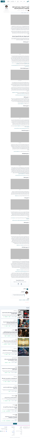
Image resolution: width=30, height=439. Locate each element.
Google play (16, 195)
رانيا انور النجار (14, 329)
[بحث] (12, 1)
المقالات (24, 1)
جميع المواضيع (21, 428)
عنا (14, 429)
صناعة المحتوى (9, 381)
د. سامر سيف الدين (15, 310)
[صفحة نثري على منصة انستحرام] (4, 431)
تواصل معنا (14, 434)
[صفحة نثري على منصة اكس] (3, 431)
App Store (17, 92)
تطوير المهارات (6, 316)
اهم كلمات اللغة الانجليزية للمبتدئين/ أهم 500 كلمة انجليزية (20, 128)
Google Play (25, 63)
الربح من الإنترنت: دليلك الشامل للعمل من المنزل (19, 431)
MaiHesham (6, 8)
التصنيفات (21, 1)
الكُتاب (15, 1)
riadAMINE (16, 367)
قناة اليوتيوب (22, 93)
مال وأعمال (21, 433)
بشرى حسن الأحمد (13, 395)
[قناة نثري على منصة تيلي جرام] (1, 431)
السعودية (6, 354)
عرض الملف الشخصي (6, 10)
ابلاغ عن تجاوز (26, 302)
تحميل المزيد (15, 423)
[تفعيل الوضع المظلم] (11, 1)
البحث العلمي (6, 362)
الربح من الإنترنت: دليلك (8, 420)
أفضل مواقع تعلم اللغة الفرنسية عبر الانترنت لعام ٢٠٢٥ (21, 271)
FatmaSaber (14, 414)
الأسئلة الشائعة (13, 432)
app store (15, 151)
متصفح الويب (17, 63)
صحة (21, 430)
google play (18, 151)
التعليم (9, 316)
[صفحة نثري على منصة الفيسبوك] (6, 431)
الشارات (14, 433)
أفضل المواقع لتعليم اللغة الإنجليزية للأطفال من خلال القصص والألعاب (19, 220)
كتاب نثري (14, 430)
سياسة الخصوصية (13, 435)
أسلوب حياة (21, 429)
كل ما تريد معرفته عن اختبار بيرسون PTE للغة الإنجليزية (21, 175)
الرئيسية (14, 428)
